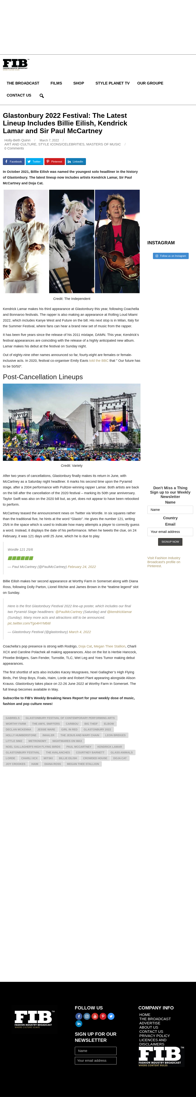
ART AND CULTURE (20, 144)
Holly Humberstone (21, 735)
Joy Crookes (15, 764)
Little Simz (14, 741)
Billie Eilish (68, 758)
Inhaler (48, 735)
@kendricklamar (119, 612)
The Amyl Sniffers (46, 723)
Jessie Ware (46, 729)
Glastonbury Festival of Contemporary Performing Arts (70, 718)
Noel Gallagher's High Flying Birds (33, 746)
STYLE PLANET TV (113, 83)
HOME (144, 1015)
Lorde (10, 758)
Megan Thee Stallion (109, 646)
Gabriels (13, 718)
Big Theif (91, 723)
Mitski (48, 758)
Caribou (72, 723)
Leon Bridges (115, 735)
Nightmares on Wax (67, 741)
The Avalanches (58, 752)
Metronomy (37, 741)
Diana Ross (52, 764)
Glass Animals (122, 752)
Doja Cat (85, 646)
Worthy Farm (16, 723)
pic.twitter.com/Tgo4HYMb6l (29, 623)
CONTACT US (19, 95)
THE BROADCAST (23, 83)
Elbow (109, 723)
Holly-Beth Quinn (17, 140)
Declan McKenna (18, 729)
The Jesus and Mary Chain (79, 735)
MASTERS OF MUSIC (103, 144)
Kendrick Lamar (109, 746)
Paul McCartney (78, 746)
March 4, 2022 (80, 632)
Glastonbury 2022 (97, 729)
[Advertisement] (98, 27)
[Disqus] (71, 826)
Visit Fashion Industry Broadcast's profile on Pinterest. (163, 562)
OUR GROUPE (150, 83)
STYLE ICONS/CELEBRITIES (61, 144)
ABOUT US (148, 1027)
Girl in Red (69, 729)
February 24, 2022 (82, 567)
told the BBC (99, 361)
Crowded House (95, 758)
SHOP (78, 83)
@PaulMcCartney (68, 612)
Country (170, 518)
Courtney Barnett (90, 752)
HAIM (34, 764)
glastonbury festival (23, 752)
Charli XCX (29, 758)
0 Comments (14, 148)
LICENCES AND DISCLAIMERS (153, 1042)
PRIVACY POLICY (154, 1036)
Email (170, 524)
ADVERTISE (149, 1023)
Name (170, 502)
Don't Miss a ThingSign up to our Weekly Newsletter (170, 492)
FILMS (56, 83)
